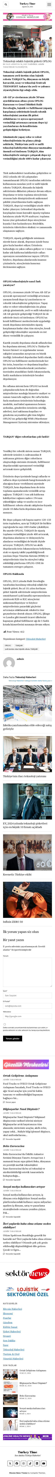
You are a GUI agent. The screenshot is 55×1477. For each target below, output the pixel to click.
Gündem (7, 1322)
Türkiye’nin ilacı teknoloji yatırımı (24, 776)
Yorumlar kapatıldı (12, 1139)
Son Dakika (9, 1340)
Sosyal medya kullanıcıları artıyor (24, 1186)
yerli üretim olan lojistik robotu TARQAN (21, 649)
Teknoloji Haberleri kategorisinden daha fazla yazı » (30, 681)
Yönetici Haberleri (13, 1358)
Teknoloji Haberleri (36, 639)
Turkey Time (27, 3)
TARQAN (18, 645)
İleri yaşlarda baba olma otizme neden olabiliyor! (27, 1225)
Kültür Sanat (10, 1327)
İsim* (5, 991)
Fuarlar (7, 1318)
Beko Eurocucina (13, 1146)
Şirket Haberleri (12, 1331)
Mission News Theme (18, 1473)
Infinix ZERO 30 (13, 921)
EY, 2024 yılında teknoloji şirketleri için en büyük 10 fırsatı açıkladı (25, 825)
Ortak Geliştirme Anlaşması (20, 1075)
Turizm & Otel (11, 1354)
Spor (5, 1345)
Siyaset (7, 1336)
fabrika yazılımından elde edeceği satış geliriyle (27, 727)
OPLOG (8, 645)
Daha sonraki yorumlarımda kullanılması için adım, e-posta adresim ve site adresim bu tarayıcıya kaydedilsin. (26, 1028)
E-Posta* (6, 1001)
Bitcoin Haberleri (12, 1309)
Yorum (5, 956)
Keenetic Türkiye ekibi (17, 874)
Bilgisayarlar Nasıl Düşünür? (21, 1109)
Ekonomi (8, 1313)
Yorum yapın (10, 1102)
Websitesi (7, 1012)
